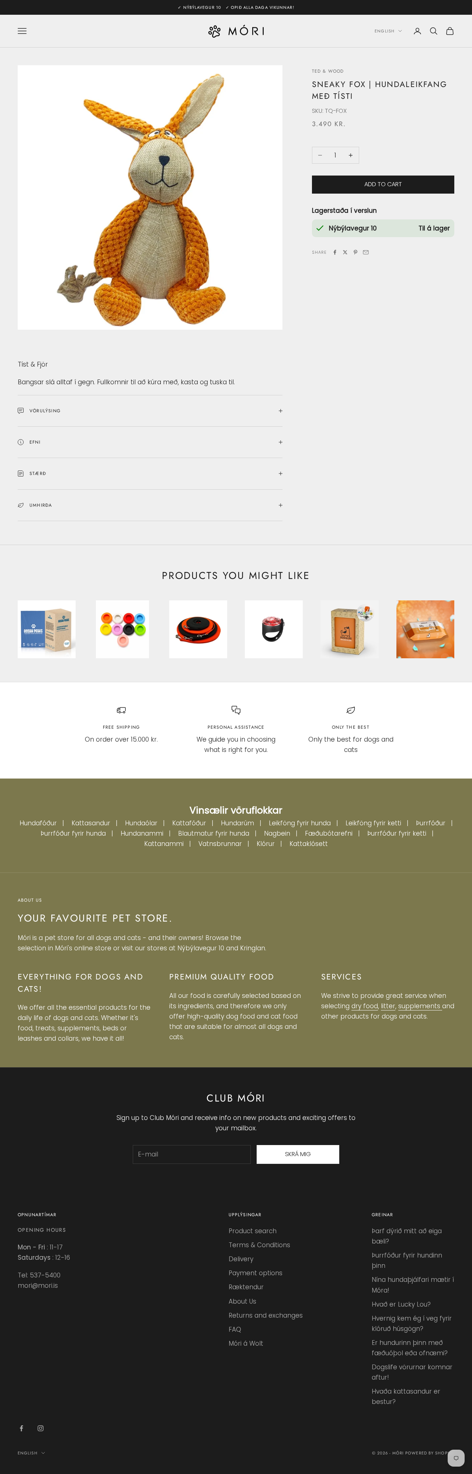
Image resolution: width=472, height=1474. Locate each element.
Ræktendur (246, 1287)
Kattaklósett (308, 843)
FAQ (235, 1329)
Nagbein (277, 833)
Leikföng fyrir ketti (373, 823)
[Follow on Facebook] (21, 1428)
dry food (364, 1006)
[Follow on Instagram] (40, 1428)
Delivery (241, 1259)
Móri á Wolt (246, 1343)
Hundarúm (237, 823)
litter (388, 1006)
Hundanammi (142, 833)
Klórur (266, 843)
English (385, 31)
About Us (242, 1301)
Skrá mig (298, 1154)
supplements (420, 1006)
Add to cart (383, 184)
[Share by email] (366, 252)
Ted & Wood (328, 71)
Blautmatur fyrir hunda (213, 833)
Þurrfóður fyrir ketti (396, 833)
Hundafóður (38, 823)
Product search (253, 1231)
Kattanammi (164, 843)
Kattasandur (91, 823)
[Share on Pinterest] (355, 252)
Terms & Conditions (259, 1245)
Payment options (255, 1273)
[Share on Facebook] (335, 252)
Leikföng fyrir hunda (300, 823)
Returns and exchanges (266, 1315)
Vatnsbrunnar (220, 843)
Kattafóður (189, 823)
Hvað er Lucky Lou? (401, 1304)
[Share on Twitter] (345, 252)
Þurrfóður (430, 823)
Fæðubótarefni (329, 833)
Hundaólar (141, 823)
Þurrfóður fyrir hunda (73, 833)
